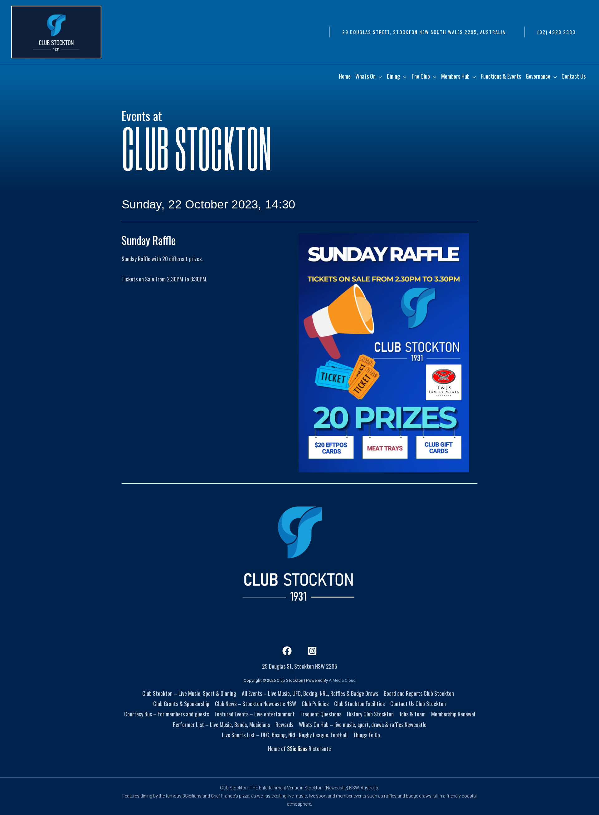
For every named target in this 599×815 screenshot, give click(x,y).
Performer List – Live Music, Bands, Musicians (221, 724)
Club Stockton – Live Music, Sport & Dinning (189, 693)
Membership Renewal (453, 714)
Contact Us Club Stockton (418, 704)
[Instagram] (312, 651)
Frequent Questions (320, 714)
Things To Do (366, 735)
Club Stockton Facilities (359, 704)
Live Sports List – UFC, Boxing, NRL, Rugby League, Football (285, 735)
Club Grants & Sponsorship (181, 704)
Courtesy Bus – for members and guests (166, 714)
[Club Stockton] (56, 31)
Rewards (284, 724)
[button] (423, 32)
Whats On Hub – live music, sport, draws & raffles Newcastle (362, 724)
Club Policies (315, 704)
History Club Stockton (370, 714)
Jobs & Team (412, 714)
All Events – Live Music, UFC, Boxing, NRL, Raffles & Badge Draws (310, 693)
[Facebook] (287, 651)
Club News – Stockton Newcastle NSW (255, 704)
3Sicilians (297, 748)
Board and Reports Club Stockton (419, 693)
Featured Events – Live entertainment (255, 714)
